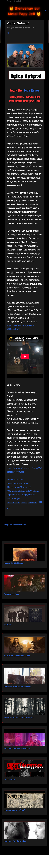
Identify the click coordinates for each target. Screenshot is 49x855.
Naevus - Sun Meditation (13, 563)
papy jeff (32, 503)
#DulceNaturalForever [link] (17, 483)
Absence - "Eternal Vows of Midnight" (19, 717)
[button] (8, 33)
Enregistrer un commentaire (15, 525)
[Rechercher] (45, 10)
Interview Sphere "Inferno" (14, 810)
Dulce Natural (13, 503)
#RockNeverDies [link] (15, 479)
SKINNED (7, 625)
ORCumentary (9, 779)
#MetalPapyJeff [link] (14, 498)
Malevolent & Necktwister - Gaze (17, 656)
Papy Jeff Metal (14, 1)
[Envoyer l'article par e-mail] (40, 502)
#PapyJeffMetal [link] (29, 495)
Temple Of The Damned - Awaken (17, 748)
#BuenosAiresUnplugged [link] (19, 487)
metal (24, 503)
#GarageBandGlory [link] (16, 491)
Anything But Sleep (11, 594)
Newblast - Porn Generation (15, 841)
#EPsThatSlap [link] (32, 491)
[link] (31, 90)
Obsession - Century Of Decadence (17, 687)
